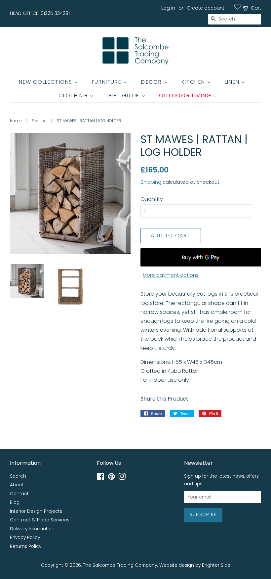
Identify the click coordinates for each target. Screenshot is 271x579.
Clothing (74, 95)
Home (16, 120)
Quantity (151, 199)
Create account (205, 8)
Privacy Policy (25, 537)
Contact (19, 494)
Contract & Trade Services (39, 520)
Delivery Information (32, 529)
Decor (152, 82)
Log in (168, 8)
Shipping (150, 181)
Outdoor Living (186, 95)
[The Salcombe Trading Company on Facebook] (100, 478)
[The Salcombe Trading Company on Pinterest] (111, 478)
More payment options (171, 274)
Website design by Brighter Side (194, 565)
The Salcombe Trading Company (120, 565)
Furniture (107, 82)
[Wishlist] (238, 7)
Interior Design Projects (36, 511)
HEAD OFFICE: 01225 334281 (40, 13)
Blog (14, 502)
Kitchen (194, 82)
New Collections (46, 82)
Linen (233, 82)
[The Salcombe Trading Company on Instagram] (122, 478)
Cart (256, 8)
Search (18, 476)
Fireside (39, 120)
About (16, 485)
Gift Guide (124, 95)
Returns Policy (25, 546)
